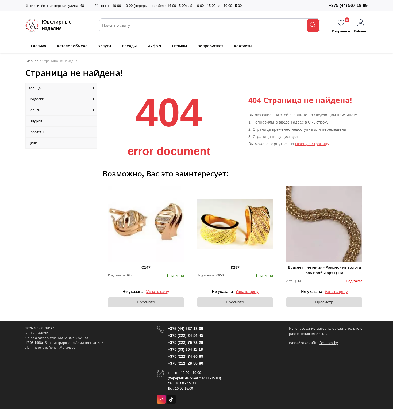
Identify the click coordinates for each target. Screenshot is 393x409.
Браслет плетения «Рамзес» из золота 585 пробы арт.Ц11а (324, 270)
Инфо (153, 46)
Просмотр (146, 302)
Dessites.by (328, 343)
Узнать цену (157, 292)
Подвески (36, 99)
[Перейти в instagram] (161, 399)
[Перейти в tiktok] (171, 399)
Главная (38, 46)
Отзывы (179, 46)
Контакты (243, 46)
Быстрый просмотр (146, 224)
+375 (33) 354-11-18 (185, 349)
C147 (146, 267)
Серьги (34, 110)
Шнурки (35, 121)
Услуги (104, 46)
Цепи (32, 143)
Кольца (34, 88)
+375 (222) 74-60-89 (185, 356)
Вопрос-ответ (210, 46)
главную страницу (312, 144)
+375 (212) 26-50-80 (185, 363)
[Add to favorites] (180, 190)
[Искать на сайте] (313, 25)
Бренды (129, 46)
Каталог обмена (72, 46)
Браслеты (36, 132)
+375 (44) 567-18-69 (185, 328)
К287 (235, 267)
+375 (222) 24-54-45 (185, 335)
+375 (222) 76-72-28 (185, 342)
